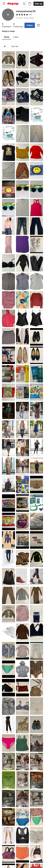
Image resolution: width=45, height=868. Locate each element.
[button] (24, 14)
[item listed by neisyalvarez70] (8, 60)
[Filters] (5, 46)
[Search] (24, 4)
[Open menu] (4, 3)
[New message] (38, 25)
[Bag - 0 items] (29, 4)
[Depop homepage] (12, 3)
